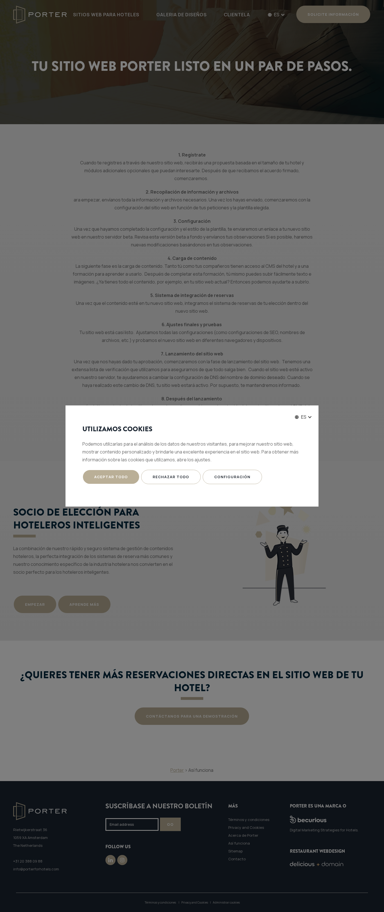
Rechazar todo (171, 476)
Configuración (232, 476)
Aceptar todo (111, 476)
